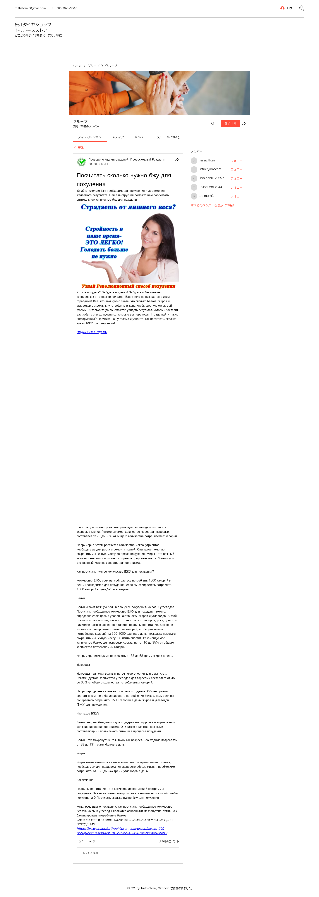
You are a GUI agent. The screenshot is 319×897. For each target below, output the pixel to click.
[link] (90, 137)
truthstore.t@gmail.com (30, 8)
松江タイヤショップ (33, 25)
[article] (128, 509)
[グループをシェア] (244, 123)
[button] (301, 8)
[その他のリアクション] (92, 841)
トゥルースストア (31, 30)
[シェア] (177, 159)
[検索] (213, 123)
